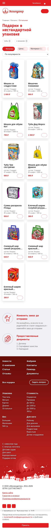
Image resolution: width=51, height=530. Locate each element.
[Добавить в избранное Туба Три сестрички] (21, 143)
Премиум (31, 400)
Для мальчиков (33, 426)
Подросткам (32, 429)
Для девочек (32, 423)
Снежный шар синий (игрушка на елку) (12, 247)
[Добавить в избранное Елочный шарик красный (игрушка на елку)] (21, 265)
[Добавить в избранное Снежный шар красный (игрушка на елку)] (45, 224)
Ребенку (30, 420)
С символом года (10, 444)
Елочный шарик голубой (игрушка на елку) (37, 206)
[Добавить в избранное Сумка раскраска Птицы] (21, 183)
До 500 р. (31, 403)
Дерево (5, 406)
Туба (7, 41)
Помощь (31, 369)
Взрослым (31, 432)
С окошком (21, 41)
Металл (5, 400)
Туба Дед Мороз (36, 124)
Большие (6, 420)
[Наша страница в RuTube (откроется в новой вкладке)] (14, 506)
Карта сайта (7, 493)
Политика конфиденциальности (16, 499)
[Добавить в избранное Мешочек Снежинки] (45, 61)
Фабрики (31, 361)
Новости (6, 361)
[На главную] (13, 11)
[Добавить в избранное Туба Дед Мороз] (45, 102)
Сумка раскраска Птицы (13, 206)
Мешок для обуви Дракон (37, 166)
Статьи (6, 369)
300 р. (29, 411)
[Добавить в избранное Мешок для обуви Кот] (21, 102)
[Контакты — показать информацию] (45, 11)
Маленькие (7, 423)
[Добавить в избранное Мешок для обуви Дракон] (45, 143)
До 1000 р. (31, 406)
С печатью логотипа (11, 447)
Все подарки (8, 382)
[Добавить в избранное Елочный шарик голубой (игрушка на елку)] (45, 183)
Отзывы (6, 373)
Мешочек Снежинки (33, 84)
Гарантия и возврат (11, 496)
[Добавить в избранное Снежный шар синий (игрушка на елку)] (21, 224)
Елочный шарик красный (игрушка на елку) (13, 288)
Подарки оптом (9, 458)
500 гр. (5, 426)
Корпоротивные (9, 455)
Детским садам (9, 450)
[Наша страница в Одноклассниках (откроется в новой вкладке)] (9, 506)
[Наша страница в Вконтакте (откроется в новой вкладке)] (4, 506)
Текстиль (6, 397)
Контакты (32, 365)
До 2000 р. (31, 409)
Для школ (6, 452)
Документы (33, 373)
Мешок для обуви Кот (13, 125)
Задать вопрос (39, 382)
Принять (25, 525)
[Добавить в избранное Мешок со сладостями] (21, 61)
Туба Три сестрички (9, 166)
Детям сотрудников (35, 435)
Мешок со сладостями (10, 84)
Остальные (7, 409)
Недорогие (31, 397)
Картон (5, 403)
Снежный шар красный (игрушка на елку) (37, 247)
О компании (8, 365)
